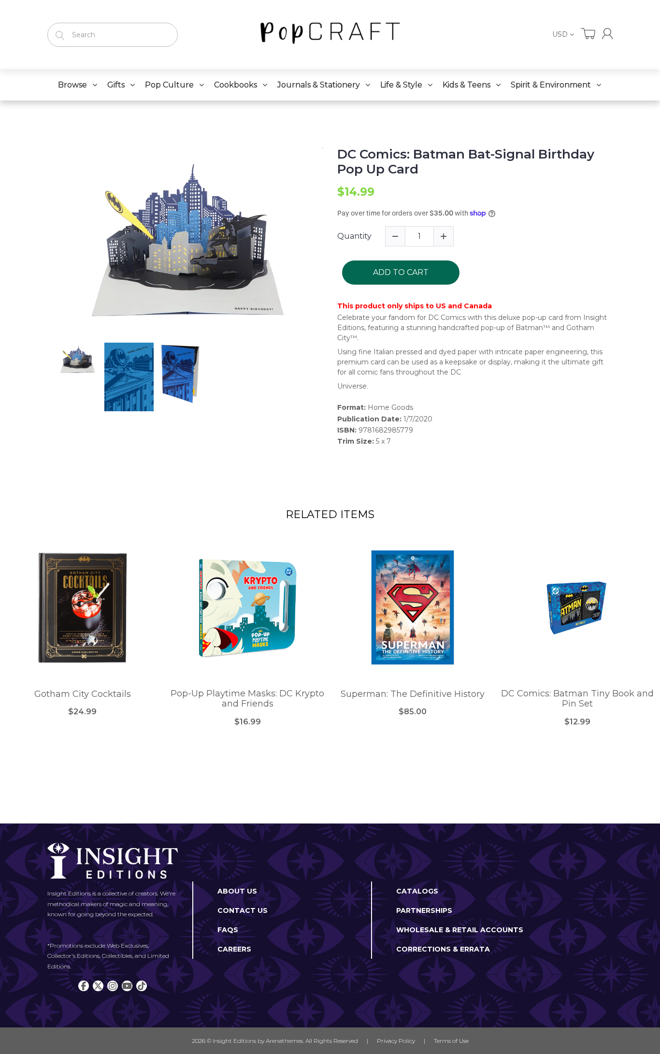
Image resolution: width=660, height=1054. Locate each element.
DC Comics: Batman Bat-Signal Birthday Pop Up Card (465, 162)
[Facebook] (83, 986)
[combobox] (112, 34)
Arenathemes (284, 1040)
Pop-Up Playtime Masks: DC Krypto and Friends (247, 699)
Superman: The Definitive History (413, 694)
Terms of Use (451, 1040)
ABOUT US (237, 891)
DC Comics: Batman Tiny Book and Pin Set (577, 699)
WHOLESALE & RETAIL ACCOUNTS (459, 929)
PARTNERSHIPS (424, 910)
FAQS (227, 929)
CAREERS (234, 949)
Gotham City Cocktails (82, 694)
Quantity (354, 236)
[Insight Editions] (330, 35)
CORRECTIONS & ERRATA (443, 949)
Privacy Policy (396, 1040)
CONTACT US (242, 910)
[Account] (607, 33)
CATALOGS (417, 891)
